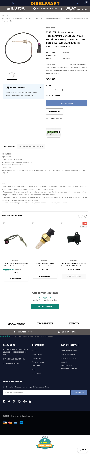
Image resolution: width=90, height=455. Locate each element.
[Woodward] (16, 323)
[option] (16, 9)
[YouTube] (30, 401)
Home (4, 16)
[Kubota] (74, 323)
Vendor (49, 58)
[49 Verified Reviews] (45, 453)
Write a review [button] (45, 306)
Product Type (51, 55)
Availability (50, 52)
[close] (40, 87)
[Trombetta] (45, 323)
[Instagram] (20, 401)
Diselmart (74, 260)
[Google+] (25, 401)
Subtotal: (49, 95)
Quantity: (50, 85)
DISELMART (50, 28)
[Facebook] (4, 401)
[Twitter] (9, 401)
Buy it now (54, 111)
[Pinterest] (15, 401)
